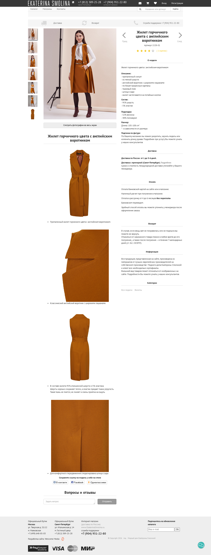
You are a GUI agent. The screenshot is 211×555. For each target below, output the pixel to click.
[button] (201, 545)
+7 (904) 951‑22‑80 (115, 2)
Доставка (57, 23)
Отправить (107, 501)
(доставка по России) (91, 524)
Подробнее (166, 162)
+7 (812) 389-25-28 (89, 2)
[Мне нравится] (155, 3)
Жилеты (138, 290)
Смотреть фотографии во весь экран (80, 125)
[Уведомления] (140, 3)
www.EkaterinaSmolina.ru (93, 527)
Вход (164, 3)
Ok (177, 529)
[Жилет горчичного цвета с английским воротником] (80, 73)
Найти (175, 9)
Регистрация (177, 3)
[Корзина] (147, 3)
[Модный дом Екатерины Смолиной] (49, 3)
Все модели (126, 290)
